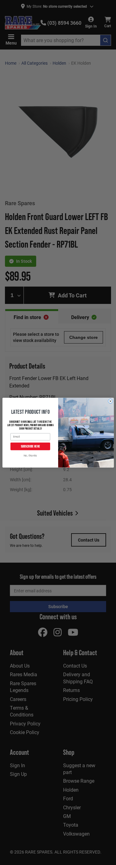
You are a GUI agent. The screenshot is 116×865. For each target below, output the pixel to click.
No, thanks (30, 456)
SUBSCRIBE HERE (30, 446)
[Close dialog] (110, 401)
